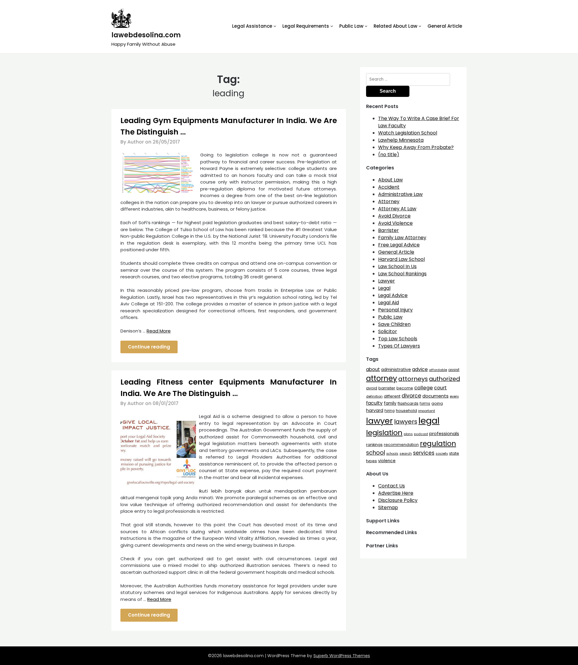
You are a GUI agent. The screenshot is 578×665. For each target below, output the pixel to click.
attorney (381, 378)
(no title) (388, 154)
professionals (444, 434)
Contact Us (391, 485)
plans (408, 434)
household (406, 410)
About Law (390, 179)
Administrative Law (400, 194)
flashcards (408, 403)
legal (429, 420)
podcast (421, 434)
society (442, 453)
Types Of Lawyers (399, 345)
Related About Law (395, 26)
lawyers (405, 421)
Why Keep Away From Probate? (416, 147)
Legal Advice (393, 295)
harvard (374, 410)
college (423, 387)
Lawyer (386, 280)
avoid (371, 388)
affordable (438, 369)
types (371, 461)
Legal (384, 288)
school (375, 453)
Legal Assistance (252, 26)
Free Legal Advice (399, 244)
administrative (396, 370)
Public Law (351, 26)
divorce (411, 395)
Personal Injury (395, 309)
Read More (159, 331)
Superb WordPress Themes (341, 656)
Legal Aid (388, 302)
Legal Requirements (305, 26)
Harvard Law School (401, 259)
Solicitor (387, 331)
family (390, 403)
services (423, 452)
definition (374, 396)
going (437, 403)
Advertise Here (395, 493)
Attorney (388, 201)
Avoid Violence (395, 223)
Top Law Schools (397, 338)
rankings (374, 444)
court (440, 387)
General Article (444, 26)
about (373, 369)
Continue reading (149, 347)
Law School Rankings (402, 273)
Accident (388, 187)
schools (392, 453)
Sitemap (388, 507)
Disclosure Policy (398, 500)
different (392, 396)
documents (435, 396)
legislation (384, 433)
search (405, 453)
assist (453, 369)
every (454, 396)
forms (425, 403)
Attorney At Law (397, 208)
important (426, 410)
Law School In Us (397, 266)
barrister (386, 388)
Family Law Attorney (402, 237)
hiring (389, 410)
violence (387, 461)
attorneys (413, 379)
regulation (438, 443)
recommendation (401, 444)
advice (420, 369)
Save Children (394, 324)
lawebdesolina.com (146, 35)
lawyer (379, 420)
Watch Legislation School (407, 132)
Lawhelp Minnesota (401, 140)
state (454, 453)
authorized (444, 379)
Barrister (388, 230)
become (404, 388)
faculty (374, 403)
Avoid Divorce (394, 215)
